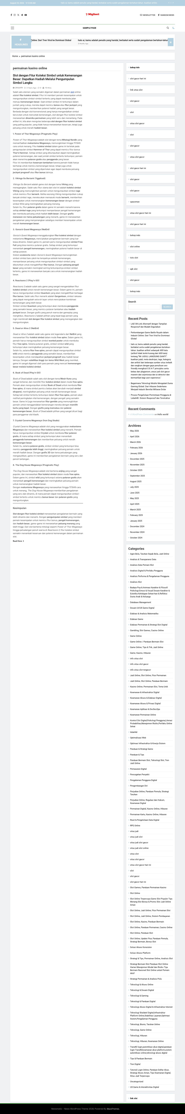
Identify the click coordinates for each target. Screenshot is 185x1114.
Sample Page (89, 28)
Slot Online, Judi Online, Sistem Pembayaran (150, 916)
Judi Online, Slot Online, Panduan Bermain (149, 681)
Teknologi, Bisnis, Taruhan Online (145, 1024)
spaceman (134, 202)
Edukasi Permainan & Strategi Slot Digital (148, 625)
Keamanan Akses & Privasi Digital (145, 703)
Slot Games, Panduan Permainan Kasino (148, 887)
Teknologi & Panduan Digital (142, 1001)
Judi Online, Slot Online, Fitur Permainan (148, 675)
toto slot (134, 258)
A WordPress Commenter (142, 414)
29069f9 (19, 87)
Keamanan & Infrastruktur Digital (144, 692)
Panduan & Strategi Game (141, 749)
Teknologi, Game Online (141, 1030)
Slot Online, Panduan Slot (141, 933)
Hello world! (162, 414)
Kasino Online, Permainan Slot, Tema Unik (149, 686)
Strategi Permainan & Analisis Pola (146, 979)
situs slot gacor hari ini (140, 213)
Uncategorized (136, 1081)
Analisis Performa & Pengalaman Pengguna (149, 576)
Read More (17, 541)
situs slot (134, 854)
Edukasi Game (136, 619)
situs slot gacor (137, 123)
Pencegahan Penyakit (139, 774)
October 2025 (136, 470)
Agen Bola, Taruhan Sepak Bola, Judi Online (149, 554)
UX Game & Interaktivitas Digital (144, 1087)
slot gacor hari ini (138, 78)
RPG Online (135, 825)
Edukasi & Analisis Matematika (144, 613)
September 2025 (137, 476)
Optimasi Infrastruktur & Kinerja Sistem (147, 743)
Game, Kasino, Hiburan (140, 653)
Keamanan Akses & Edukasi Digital (146, 698)
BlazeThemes (113, 1109)
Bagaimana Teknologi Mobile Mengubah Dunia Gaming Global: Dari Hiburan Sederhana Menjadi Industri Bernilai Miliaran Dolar (111, 3)
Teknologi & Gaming (139, 996)
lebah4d (133, 732)
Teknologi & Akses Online (141, 984)
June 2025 (134, 493)
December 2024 (137, 526)
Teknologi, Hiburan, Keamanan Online (147, 1041)
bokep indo (135, 235)
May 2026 (134, 431)
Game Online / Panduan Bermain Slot (146, 642)
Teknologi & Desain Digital (142, 990)
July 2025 (134, 487)
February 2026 (136, 447)
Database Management (140, 602)
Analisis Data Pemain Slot (142, 565)
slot (132, 112)
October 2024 (136, 537)
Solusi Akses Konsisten (141, 947)
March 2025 (135, 509)
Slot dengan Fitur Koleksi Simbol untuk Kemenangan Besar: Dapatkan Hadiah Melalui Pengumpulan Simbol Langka (47, 79)
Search (132, 301)
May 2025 (134, 498)
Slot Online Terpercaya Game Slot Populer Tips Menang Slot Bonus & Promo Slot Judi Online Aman (151, 902)
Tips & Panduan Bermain (141, 1058)
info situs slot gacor (139, 664)
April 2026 (134, 436)
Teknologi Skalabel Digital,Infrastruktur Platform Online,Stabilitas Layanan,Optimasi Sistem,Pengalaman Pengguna (150, 1015)
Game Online (136, 636)
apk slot (133, 269)
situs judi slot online (139, 848)
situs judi (134, 831)
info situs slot (136, 658)
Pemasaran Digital (138, 769)
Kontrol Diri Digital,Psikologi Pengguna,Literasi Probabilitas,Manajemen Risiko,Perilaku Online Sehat (151, 723)
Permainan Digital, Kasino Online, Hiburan (149, 809)
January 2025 (136, 521)
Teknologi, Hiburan (138, 1035)
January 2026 (136, 453)
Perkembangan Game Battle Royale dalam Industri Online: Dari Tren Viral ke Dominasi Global (150, 335)
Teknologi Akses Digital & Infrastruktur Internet (151, 1007)
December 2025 (137, 459)
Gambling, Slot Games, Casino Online (147, 630)
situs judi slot (136, 837)
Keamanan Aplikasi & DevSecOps (145, 709)
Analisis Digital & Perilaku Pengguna (146, 570)
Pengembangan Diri (139, 786)
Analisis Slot (136, 582)
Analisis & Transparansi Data (143, 559)
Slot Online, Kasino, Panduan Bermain (147, 922)
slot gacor (134, 101)
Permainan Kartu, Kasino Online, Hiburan (148, 814)
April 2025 (134, 504)
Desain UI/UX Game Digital (142, 608)
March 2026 (135, 442)
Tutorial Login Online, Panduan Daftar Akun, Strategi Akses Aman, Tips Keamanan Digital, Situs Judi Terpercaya (150, 1073)
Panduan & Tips (137, 754)
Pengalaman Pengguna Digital (143, 780)
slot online (135, 246)
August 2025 (135, 481)
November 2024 (137, 532)
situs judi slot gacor (139, 842)
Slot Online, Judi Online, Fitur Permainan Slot (150, 910)
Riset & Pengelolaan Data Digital (144, 820)
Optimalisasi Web (138, 738)
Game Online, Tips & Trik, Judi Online (146, 647)
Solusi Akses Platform (140, 953)
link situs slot (136, 90)
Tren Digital (135, 1064)
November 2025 (137, 464)
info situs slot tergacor (140, 670)
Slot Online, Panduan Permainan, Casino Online (151, 927)
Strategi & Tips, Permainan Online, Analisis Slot (151, 958)
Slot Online (135, 893)
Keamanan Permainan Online (143, 715)
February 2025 (136, 515)
